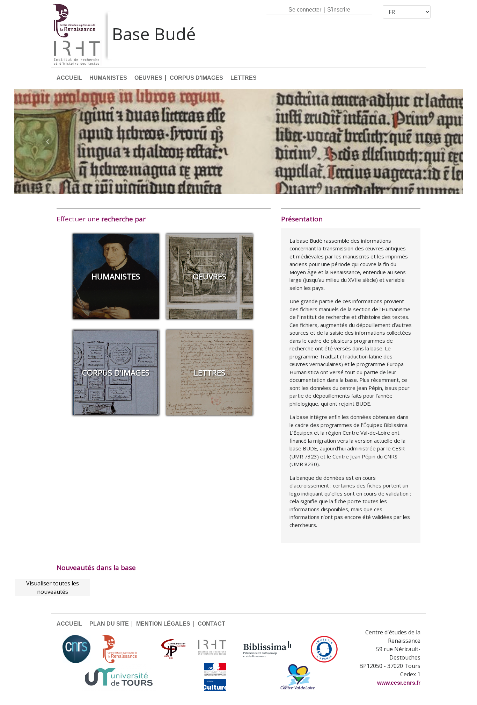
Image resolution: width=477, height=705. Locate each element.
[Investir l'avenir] (324, 649)
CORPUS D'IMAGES (196, 78)
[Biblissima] (267, 649)
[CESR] (124, 649)
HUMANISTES (108, 78)
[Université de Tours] (118, 677)
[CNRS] (76, 649)
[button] (47, 141)
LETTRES (243, 78)
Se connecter (304, 10)
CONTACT (211, 624)
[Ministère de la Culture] (215, 677)
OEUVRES (148, 78)
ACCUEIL (69, 78)
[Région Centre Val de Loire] (297, 677)
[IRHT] (212, 649)
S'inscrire (338, 10)
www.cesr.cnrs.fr (398, 683)
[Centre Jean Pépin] (172, 649)
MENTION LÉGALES (163, 624)
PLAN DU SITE (109, 624)
